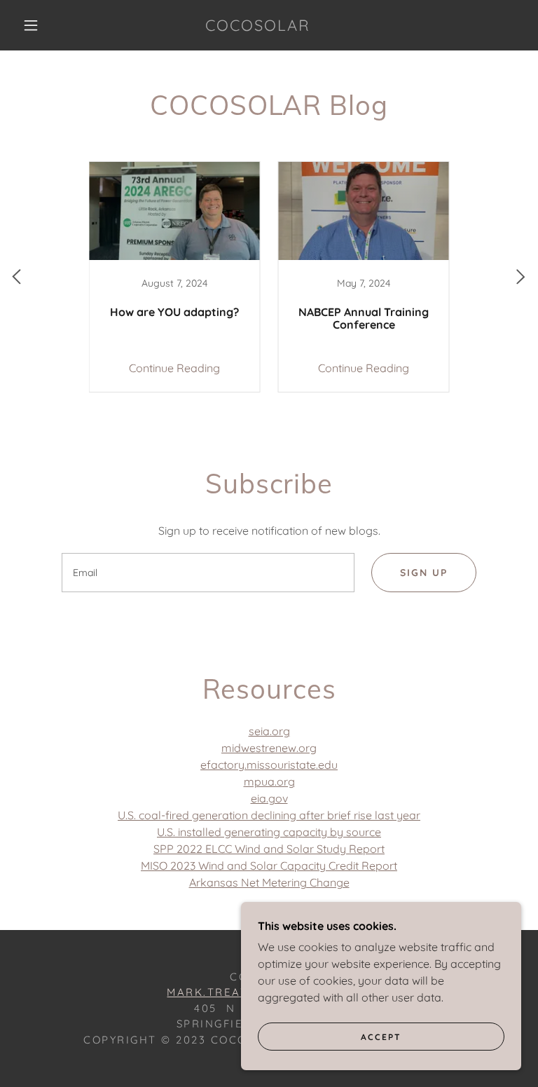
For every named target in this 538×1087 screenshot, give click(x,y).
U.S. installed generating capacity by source (269, 832)
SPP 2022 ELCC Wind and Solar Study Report (269, 849)
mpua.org (269, 781)
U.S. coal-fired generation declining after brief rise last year (269, 815)
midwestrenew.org (269, 748)
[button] (31, 25)
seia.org (269, 731)
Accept (381, 1037)
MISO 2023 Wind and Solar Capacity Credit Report (269, 866)
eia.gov (269, 798)
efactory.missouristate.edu (269, 765)
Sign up (424, 572)
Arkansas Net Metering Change (269, 882)
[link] (257, 27)
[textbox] (208, 572)
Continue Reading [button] (174, 368)
